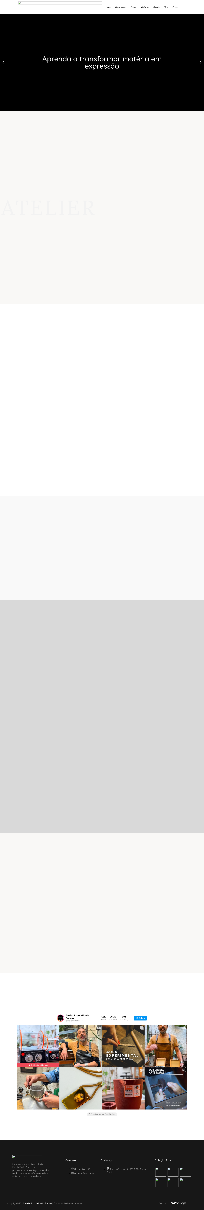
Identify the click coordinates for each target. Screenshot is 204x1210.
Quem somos (120, 7)
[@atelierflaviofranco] (60, 1018)
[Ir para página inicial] (178, 1205)
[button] (3, 62)
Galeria (156, 7)
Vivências (145, 7)
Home (108, 7)
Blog (166, 7)
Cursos (133, 7)
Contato (175, 7)
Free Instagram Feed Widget (103, 1114)
